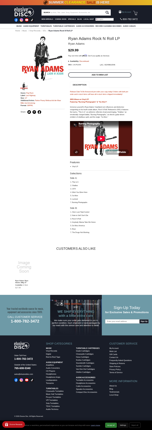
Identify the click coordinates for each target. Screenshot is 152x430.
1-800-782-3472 (25, 321)
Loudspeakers (51, 380)
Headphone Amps (53, 377)
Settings (123, 425)
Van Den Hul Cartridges (85, 369)
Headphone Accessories (85, 383)
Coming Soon (60, 19)
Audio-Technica (52, 409)
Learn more (95, 425)
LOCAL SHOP (89, 19)
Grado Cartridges (83, 351)
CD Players (50, 371)
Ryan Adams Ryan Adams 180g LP (21, 281)
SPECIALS (72, 19)
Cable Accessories (83, 386)
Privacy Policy (115, 369)
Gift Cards (113, 354)
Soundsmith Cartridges (85, 363)
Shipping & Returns (117, 363)
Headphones (51, 374)
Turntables (46, 26)
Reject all (135, 425)
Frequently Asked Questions (120, 360)
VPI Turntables (52, 400)
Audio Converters (53, 368)
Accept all (111, 425)
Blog (111, 389)
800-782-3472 (130, 19)
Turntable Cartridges (64, 26)
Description (79, 85)
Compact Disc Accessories (86, 392)
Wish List (113, 351)
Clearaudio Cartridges (84, 354)
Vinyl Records (51, 351)
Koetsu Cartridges (83, 360)
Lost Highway (31, 95)
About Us (113, 386)
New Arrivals (47, 19)
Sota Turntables (52, 403)
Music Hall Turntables (54, 394)
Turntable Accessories (84, 380)
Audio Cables (129, 26)
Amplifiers (50, 365)
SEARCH (47, 12)
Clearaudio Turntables (55, 391)
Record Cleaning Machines (108, 26)
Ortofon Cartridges (83, 372)
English (100, 19)
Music (19, 26)
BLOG (79, 19)
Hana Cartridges (82, 357)
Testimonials (114, 392)
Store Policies (114, 366)
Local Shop (113, 395)
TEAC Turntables (53, 406)
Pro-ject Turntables (53, 397)
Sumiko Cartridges (83, 366)
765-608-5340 (22, 368)
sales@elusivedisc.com (23, 374)
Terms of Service (116, 372)
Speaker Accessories (84, 389)
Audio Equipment (31, 26)
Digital (48, 354)
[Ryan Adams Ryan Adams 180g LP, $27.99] (24, 267)
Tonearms (50, 383)
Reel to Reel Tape (53, 357)
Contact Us (113, 357)
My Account (114, 348)
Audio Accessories (85, 26)
